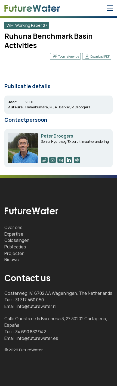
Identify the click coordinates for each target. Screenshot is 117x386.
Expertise (13, 234)
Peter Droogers (57, 136)
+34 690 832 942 (29, 332)
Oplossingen (16, 240)
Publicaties (15, 247)
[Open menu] (110, 8)
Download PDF (100, 56)
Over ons (13, 227)
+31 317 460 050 (28, 300)
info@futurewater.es (37, 338)
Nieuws (11, 260)
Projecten (14, 253)
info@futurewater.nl (36, 306)
